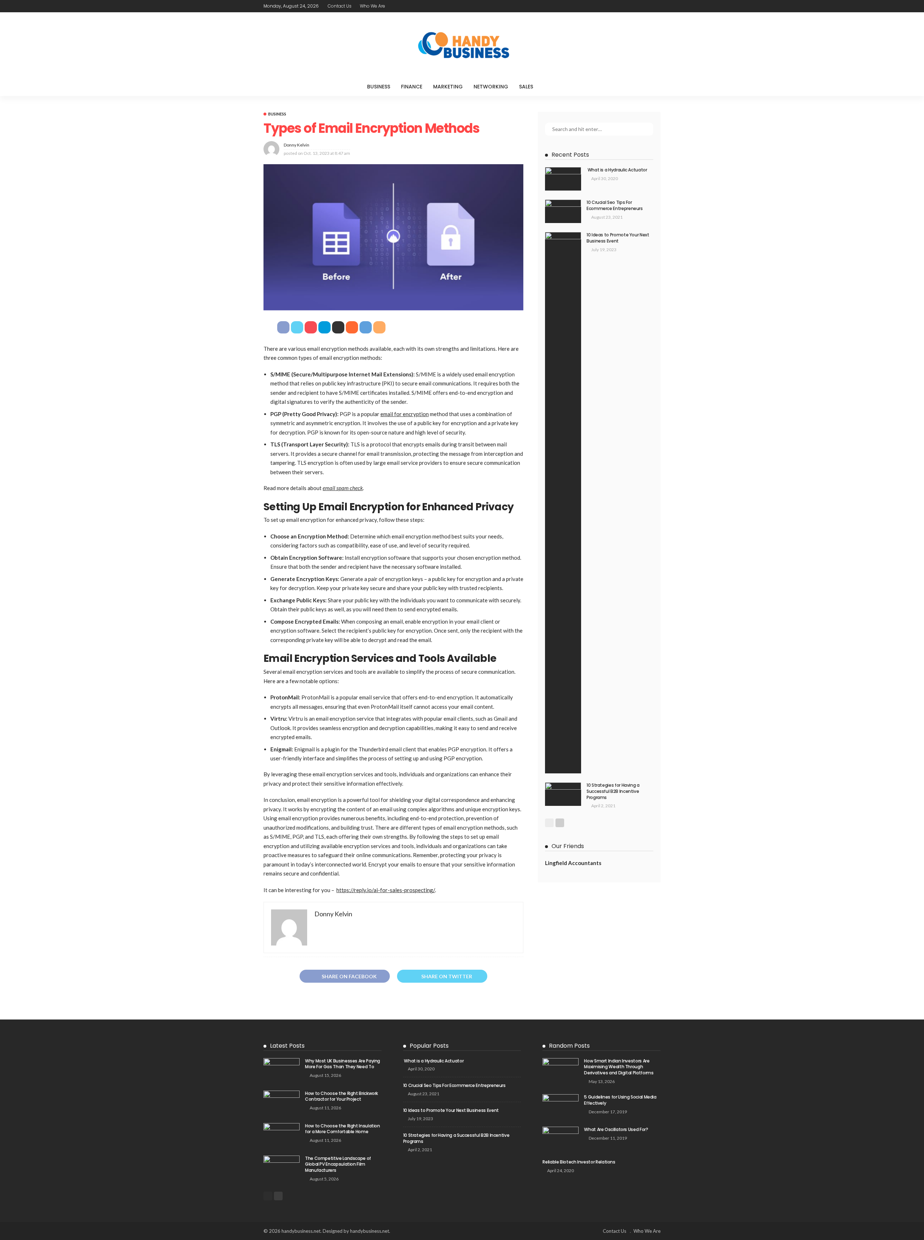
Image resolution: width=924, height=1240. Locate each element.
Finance (411, 86)
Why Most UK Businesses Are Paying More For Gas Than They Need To (342, 1064)
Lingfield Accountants (573, 863)
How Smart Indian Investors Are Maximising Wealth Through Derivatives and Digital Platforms (618, 1067)
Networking (491, 86)
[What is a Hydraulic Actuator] (563, 179)
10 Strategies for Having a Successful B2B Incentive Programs (613, 791)
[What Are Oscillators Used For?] (560, 1138)
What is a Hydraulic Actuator (617, 170)
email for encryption (404, 414)
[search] (553, 86)
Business (378, 86)
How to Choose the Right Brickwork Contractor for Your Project (341, 1096)
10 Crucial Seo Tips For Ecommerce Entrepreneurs (615, 205)
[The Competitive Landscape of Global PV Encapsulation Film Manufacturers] (281, 1167)
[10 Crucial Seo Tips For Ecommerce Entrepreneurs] (563, 211)
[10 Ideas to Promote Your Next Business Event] (563, 502)
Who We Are (372, 6)
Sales (526, 86)
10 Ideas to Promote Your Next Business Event (618, 238)
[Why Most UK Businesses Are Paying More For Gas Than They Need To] (281, 1070)
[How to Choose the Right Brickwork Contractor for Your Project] (281, 1102)
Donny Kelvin (296, 145)
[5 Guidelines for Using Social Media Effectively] (560, 1106)
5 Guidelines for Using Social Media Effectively (620, 1100)
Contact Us (340, 6)
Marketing (448, 86)
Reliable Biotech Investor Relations (578, 1162)
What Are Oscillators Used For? (616, 1129)
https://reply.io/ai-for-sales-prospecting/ (385, 890)
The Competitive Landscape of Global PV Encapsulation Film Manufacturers (338, 1164)
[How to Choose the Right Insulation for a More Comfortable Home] (281, 1135)
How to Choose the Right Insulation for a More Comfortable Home (342, 1129)
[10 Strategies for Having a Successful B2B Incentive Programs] (563, 794)
